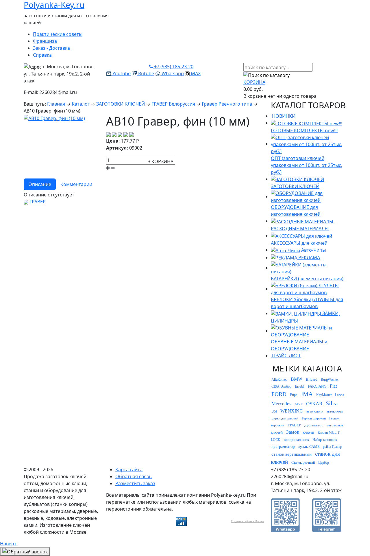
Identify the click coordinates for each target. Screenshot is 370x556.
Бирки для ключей (284, 418)
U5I (274, 411)
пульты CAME (308, 447)
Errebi (299, 386)
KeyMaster (324, 395)
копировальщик (296, 439)
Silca (332, 403)
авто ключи (314, 411)
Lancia (339, 395)
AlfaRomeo (279, 380)
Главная (56, 104)
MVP (299, 404)
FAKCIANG (317, 386)
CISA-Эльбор (281, 386)
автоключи (335, 411)
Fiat (333, 386)
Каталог (81, 104)
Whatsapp (172, 73)
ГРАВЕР (37, 201)
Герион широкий (314, 418)
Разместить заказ (135, 483)
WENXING (291, 410)
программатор (283, 446)
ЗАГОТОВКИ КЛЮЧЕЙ (120, 104)
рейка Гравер (332, 447)
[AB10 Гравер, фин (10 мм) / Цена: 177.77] (54, 118)
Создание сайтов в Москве (247, 521)
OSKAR (314, 403)
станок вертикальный (291, 454)
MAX (195, 73)
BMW (296, 379)
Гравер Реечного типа (227, 104)
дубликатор (313, 425)
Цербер (323, 463)
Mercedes (281, 403)
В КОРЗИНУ (160, 161)
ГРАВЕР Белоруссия (173, 104)
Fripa (293, 395)
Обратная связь (133, 476)
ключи (308, 432)
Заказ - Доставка (51, 48)
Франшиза (45, 41)
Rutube (145, 73)
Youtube (121, 73)
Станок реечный (303, 463)
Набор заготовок (324, 440)
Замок (292, 432)
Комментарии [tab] (76, 184)
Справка (42, 55)
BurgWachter (330, 380)
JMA (307, 394)
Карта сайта (129, 469)
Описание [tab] (39, 184)
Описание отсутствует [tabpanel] (49, 195)
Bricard (311, 379)
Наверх (8, 543)
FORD (278, 394)
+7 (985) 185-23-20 (173, 66)
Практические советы (57, 34)
